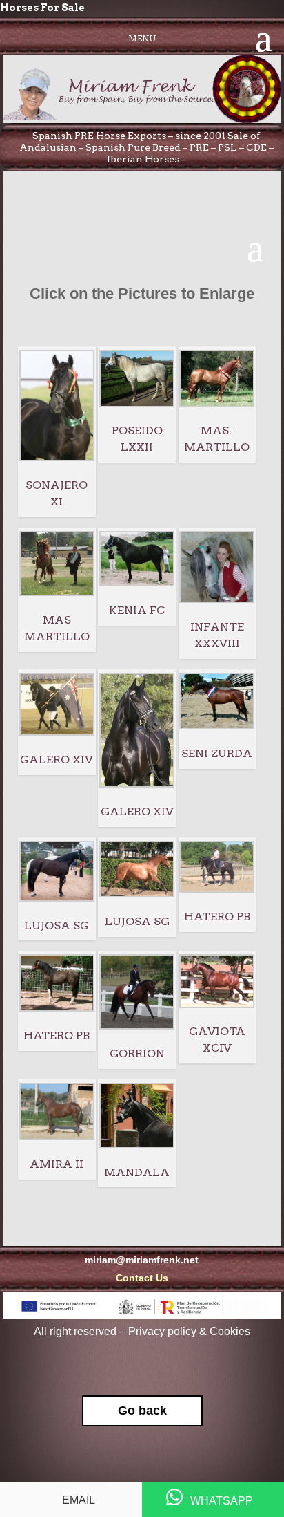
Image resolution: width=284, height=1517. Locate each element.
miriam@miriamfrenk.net (142, 1259)
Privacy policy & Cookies (189, 1331)
